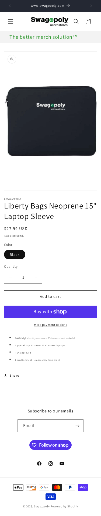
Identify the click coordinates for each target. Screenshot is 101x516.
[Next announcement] (91, 6)
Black (15, 254)
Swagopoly (42, 506)
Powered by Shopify (64, 506)
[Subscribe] (77, 425)
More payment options (50, 325)
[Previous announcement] (10, 6)
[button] (11, 21)
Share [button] (14, 375)
